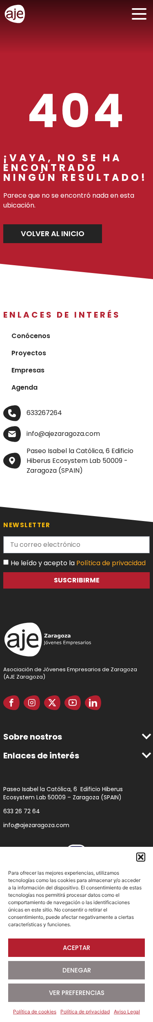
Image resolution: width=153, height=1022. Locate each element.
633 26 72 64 (21, 811)
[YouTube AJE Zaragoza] (72, 703)
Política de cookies (34, 1011)
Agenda (24, 387)
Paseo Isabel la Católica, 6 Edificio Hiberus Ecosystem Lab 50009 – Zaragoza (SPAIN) (63, 793)
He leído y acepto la (78, 563)
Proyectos (28, 353)
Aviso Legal (127, 1011)
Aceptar (76, 947)
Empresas (27, 370)
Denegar (76, 970)
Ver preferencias (76, 992)
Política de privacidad (85, 1011)
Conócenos (30, 336)
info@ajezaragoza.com (36, 825)
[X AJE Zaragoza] (52, 703)
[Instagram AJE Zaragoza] (32, 703)
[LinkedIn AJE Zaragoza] (93, 703)
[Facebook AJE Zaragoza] (11, 703)
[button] (141, 857)
